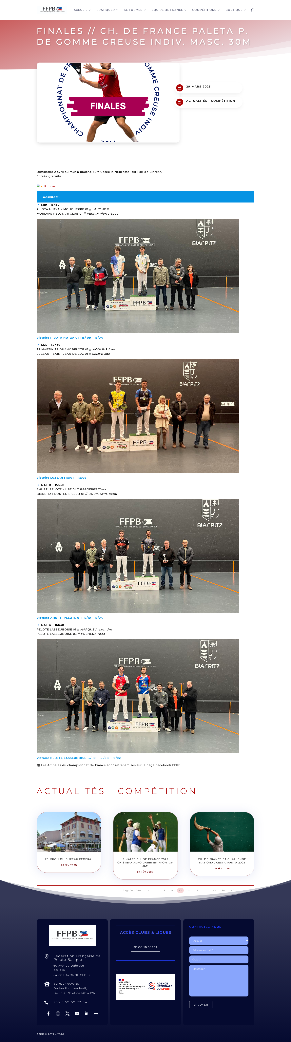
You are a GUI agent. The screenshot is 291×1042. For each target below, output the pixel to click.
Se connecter (145, 947)
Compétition (223, 101)
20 (214, 890)
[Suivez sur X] (67, 1013)
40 (233, 890)
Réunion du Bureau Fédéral (69, 859)
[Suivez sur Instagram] (58, 1013)
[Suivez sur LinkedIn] (86, 1013)
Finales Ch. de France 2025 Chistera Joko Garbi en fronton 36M (145, 862)
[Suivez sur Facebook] (48, 1013)
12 (197, 890)
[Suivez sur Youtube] (77, 1013)
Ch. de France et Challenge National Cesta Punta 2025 (222, 861)
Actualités (196, 101)
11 (189, 890)
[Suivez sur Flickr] (96, 1013)
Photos (50, 186)
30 (223, 890)
